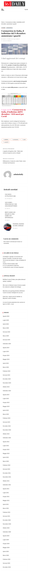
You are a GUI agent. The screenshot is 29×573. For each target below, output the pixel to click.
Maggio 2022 (6, 453)
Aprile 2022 (6, 457)
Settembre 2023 (7, 390)
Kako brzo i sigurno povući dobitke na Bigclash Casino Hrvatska (12, 297)
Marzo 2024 (6, 367)
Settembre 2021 (7, 484)
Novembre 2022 (7, 430)
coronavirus (16, 139)
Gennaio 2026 (6, 331)
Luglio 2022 (6, 445)
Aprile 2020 (6, 551)
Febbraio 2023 (6, 418)
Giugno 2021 (6, 496)
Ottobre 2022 (6, 433)
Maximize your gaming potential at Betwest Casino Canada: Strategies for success (14, 291)
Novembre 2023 (7, 382)
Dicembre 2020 (7, 520)
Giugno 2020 (6, 543)
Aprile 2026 (6, 324)
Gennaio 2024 (6, 375)
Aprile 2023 (6, 410)
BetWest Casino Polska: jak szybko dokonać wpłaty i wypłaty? (14, 280)
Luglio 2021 (6, 492)
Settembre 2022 (7, 437)
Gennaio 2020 (6, 563)
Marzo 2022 (6, 461)
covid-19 (6, 142)
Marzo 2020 (6, 555)
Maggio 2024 (6, 359)
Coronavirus (9, 27)
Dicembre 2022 (7, 426)
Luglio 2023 (6, 398)
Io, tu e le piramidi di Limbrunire (11, 265)
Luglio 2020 (6, 539)
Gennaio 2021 (6, 516)
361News (3, 27)
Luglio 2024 (6, 351)
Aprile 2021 (6, 504)
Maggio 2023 (6, 406)
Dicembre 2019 (7, 567)
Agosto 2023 (6, 394)
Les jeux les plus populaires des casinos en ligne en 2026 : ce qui (14, 303)
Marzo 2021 (6, 508)
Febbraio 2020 (6, 559)
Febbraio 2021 (6, 512)
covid (24, 139)
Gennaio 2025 (6, 339)
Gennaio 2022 (6, 469)
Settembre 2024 (7, 343)
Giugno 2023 (6, 402)
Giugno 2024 (6, 355)
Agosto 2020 (6, 535)
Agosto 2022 (6, 441)
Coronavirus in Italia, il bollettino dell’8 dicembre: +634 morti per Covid (13, 113)
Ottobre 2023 (6, 386)
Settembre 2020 (7, 531)
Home (2, 22)
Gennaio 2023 (6, 422)
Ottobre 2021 (6, 480)
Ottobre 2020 (6, 528)
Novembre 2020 (7, 524)
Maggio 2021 (6, 500)
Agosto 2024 (6, 347)
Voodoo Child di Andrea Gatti (10, 263)
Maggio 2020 (6, 547)
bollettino (6, 139)
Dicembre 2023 (7, 379)
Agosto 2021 (6, 488)
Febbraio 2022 (6, 465)
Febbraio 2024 (6, 371)
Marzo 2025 (6, 335)
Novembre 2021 (7, 477)
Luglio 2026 (6, 320)
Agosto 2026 (6, 316)
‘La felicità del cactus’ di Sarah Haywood (13, 267)
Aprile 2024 (6, 363)
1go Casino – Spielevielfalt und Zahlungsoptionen (11, 204)
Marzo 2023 (6, 414)
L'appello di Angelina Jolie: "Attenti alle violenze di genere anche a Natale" (13, 152)
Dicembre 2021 (7, 473)
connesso (12, 241)
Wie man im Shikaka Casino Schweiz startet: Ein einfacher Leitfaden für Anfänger (14, 286)
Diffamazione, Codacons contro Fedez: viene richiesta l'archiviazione (14, 161)
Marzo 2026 (6, 328)
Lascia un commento (7, 40)
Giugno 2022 (6, 449)
